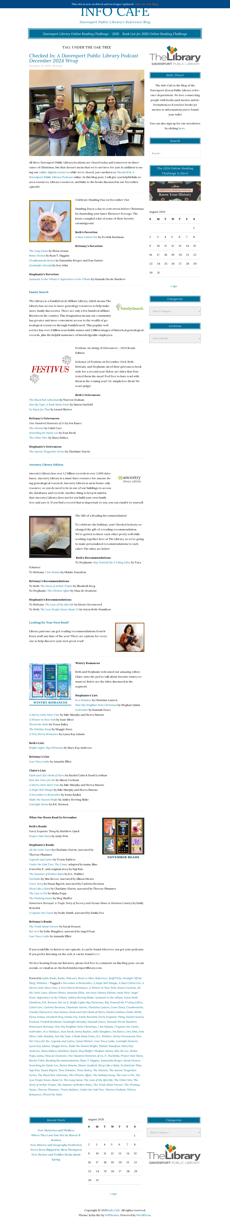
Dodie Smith (133, 1012)
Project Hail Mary (40, 836)
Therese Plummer (48, 1089)
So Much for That (131, 1065)
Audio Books (49, 978)
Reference (101, 978)
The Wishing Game (40, 898)
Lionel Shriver (84, 1041)
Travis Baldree (69, 1089)
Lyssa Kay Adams (39, 1046)
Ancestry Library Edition (46, 464)
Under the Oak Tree (92, 1089)
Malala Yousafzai (109, 1046)
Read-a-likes (86, 978)
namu (40, 1055)
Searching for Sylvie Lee (43, 432)
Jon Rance (118, 1031)
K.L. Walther (104, 1036)
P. (106, 1055)
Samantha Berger (111, 1060)
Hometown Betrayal (41, 1026)
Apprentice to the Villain (52, 997)
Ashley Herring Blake (81, 997)
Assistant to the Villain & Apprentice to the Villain (59, 279)
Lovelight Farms (38, 804)
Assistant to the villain (109, 997)
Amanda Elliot (75, 992)
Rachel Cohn (36, 1060)
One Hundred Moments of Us (85, 1055)
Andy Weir (123, 992)
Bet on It (63, 1002)
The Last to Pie (125, 1075)
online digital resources (54, 172)
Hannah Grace (97, 1021)
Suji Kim (34, 1070)
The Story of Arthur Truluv (56, 586)
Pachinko (113, 1055)
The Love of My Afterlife (59, 604)
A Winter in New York (42, 719)
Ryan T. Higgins (89, 1060)
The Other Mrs (123, 1080)
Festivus (34, 1021)
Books (61, 978)
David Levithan (115, 1012)
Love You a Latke (39, 761)
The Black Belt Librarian (44, 399)
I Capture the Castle (126, 1026)
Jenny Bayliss (83, 1031)
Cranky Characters (40, 1012)
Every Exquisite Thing (111, 1016)
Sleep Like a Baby (108, 1065)
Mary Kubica (49, 1050)
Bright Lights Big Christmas (86, 1002)
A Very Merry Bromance (43, 734)
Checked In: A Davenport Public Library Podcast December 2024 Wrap (83, 58)
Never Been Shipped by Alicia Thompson (56, 1149)
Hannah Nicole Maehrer (122, 1021)
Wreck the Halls (38, 724)
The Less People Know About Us (59, 609)
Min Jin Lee (121, 1050)
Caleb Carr (35, 1007)
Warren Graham (115, 1089)
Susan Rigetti (49, 1070)
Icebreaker (81, 709)
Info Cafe (115, 11)
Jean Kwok (67, 1031)
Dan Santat (61, 1012)
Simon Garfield (87, 1065)
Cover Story (118, 1007)
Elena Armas (37, 1016)
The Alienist (36, 428)
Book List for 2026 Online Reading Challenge (154, 34)
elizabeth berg (54, 1016)
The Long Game (38, 250)
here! (96, 954)
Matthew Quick (67, 1050)
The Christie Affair (58, 590)
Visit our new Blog (146, 4)
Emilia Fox (71, 1016)
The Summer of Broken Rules (74, 1084)
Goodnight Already (40, 265)
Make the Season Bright (83, 1046)
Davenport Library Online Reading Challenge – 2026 (81, 34)
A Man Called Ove (86, 237)
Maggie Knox (59, 1046)
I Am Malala (52, 572)
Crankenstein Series (42, 260)
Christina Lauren (98, 1007)
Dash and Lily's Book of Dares (87, 1012)
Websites (42, 983)
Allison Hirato (56, 992)
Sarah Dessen (131, 1060)
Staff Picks (115, 978)
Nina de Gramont (55, 1055)
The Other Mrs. (38, 437)
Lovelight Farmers (127, 1041)
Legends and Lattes (62, 1041)
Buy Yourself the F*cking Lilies (111, 562)
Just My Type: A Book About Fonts (49, 404)
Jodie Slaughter (102, 1031)
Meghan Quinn (103, 1050)
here (182, 128)
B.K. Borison (49, 1002)
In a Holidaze (83, 700)
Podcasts (71, 978)
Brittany (58, 65)
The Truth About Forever (108, 1084)
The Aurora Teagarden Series (46, 451)
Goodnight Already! (74, 1021)
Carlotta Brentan (54, 1007)
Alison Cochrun (126, 987)
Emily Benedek (88, 1016)
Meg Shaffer (85, 1050)
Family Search (38, 292)
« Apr (173, 286)
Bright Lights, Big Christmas (46, 747)
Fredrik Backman (50, 1021)
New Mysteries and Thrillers (56, 1130)
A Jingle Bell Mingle (105, 983)
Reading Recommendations (62, 1060)
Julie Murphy (45, 1036)
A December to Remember (76, 983)
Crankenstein (134, 1007)
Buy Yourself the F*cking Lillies (124, 1002)
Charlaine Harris (76, 1007)
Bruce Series (37, 255)
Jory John (131, 1031)
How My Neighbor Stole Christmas (76, 1026)
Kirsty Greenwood (124, 1036)
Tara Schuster (66, 1070)
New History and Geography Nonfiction (56, 1145)
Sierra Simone (68, 1065)
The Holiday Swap (104, 1075)
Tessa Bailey (84, 1070)
